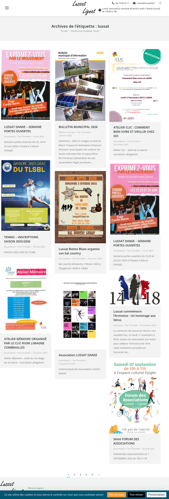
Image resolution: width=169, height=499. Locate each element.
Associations (10, 136)
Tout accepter (116, 494)
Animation (118, 325)
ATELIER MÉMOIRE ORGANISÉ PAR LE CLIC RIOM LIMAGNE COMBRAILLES (25, 343)
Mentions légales (36, 488)
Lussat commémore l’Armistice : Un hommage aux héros (134, 315)
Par (24, 136)
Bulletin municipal (67, 132)
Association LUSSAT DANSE (78, 355)
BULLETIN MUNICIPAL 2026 (78, 127)
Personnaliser (156, 494)
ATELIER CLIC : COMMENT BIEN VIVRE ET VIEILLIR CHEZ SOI (133, 131)
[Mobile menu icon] (7, 8)
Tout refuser (136, 494)
